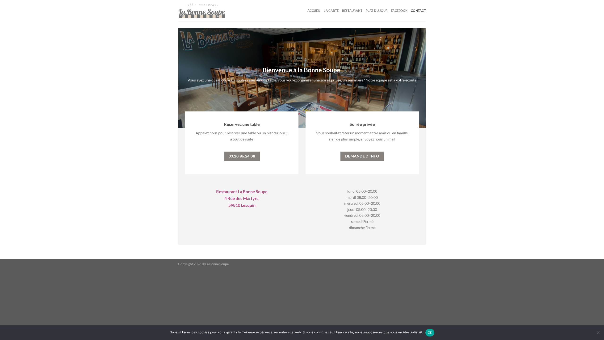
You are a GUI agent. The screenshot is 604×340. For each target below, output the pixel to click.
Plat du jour (377, 11)
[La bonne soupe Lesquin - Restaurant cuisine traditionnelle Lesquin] (201, 10)
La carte (331, 11)
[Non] (598, 334)
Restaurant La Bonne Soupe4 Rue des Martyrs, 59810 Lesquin (242, 198)
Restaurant (352, 11)
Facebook (399, 11)
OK (430, 332)
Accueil (314, 11)
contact (418, 11)
